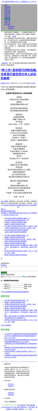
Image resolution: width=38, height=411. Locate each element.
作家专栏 (7, 17)
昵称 (5, 284)
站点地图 (14, 409)
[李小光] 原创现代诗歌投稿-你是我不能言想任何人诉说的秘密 (19, 74)
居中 (13, 276)
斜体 (16, 276)
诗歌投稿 (7, 13)
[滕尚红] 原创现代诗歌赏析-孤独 (14, 243)
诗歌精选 (7, 7)
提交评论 (3, 272)
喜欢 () (3, 209)
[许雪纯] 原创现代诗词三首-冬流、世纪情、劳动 (20, 239)
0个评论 (32, 83)
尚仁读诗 (11, 26)
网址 (5, 288)
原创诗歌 (4, 211)
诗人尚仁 (11, 28)
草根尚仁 (11, 386)
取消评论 (4, 265)
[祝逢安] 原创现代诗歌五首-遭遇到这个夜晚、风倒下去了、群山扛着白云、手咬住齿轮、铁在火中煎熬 (20, 247)
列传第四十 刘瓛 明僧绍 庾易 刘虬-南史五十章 (16, 213)
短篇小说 (7, 22)
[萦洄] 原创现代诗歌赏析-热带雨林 (15, 255)
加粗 (5, 276)
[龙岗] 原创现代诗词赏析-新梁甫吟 (15, 241)
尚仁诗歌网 (4, 201)
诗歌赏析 (7, 11)
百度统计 (21, 409)
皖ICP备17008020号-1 (21, 407)
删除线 (9, 276)
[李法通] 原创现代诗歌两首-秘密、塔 (16, 235)
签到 (20, 276)
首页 (5, 5)
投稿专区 (7, 18)
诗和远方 (7, 15)
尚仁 (8, 83)
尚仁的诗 (7, 24)
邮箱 (5, 286)
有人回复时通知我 (8, 274)
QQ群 (14, 36)
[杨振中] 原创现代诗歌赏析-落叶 (14, 237)
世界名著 (7, 20)
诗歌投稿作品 (11, 211)
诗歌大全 (7, 9)
